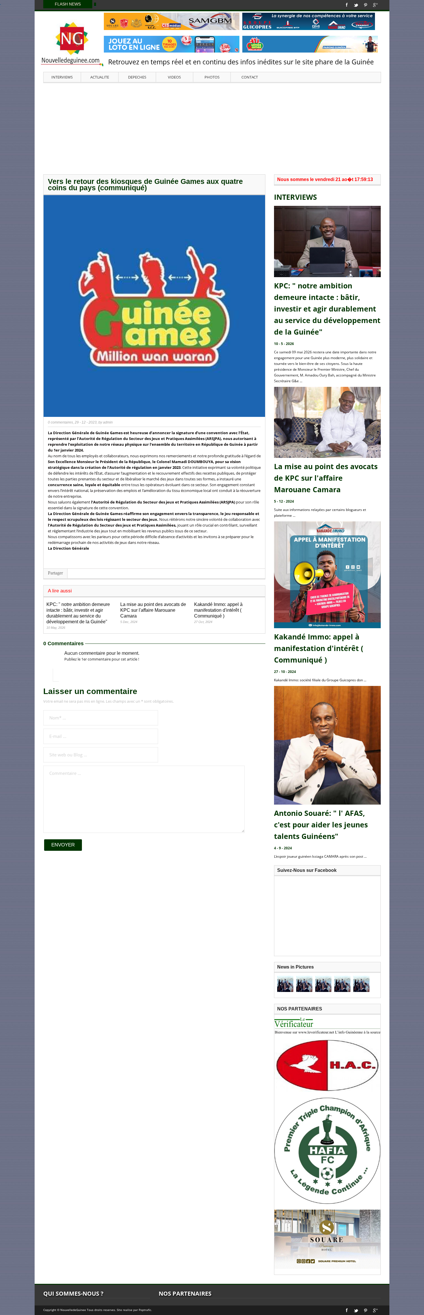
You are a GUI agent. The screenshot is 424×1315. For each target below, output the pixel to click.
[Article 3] (323, 984)
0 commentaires (60, 422)
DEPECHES (137, 77)
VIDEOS (174, 77)
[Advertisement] (212, 128)
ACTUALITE (99, 77)
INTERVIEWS (62, 77)
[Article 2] (304, 984)
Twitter (356, 5)
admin (108, 422)
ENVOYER (63, 845)
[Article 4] (342, 984)
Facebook (347, 5)
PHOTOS (212, 77)
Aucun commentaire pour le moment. (101, 653)
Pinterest (365, 5)
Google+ (375, 5)
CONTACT (249, 77)
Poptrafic (145, 1310)
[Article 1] (285, 984)
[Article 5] (361, 984)
